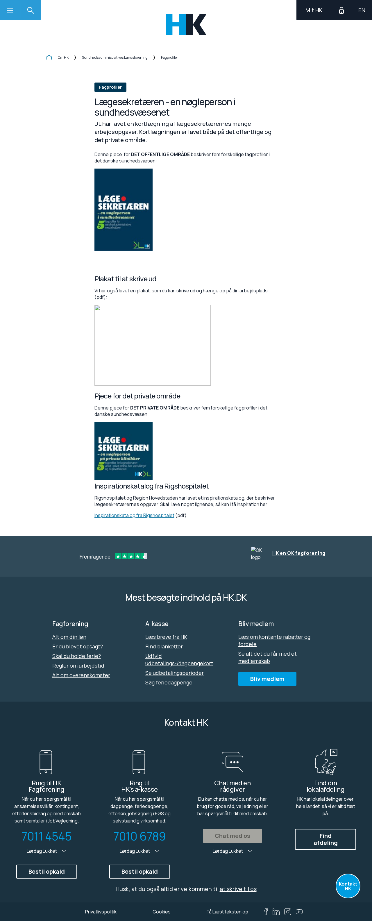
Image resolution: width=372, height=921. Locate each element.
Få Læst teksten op (227, 912)
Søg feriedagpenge (168, 682)
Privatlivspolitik (101, 912)
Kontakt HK (348, 886)
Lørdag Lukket (42, 851)
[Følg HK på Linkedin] (276, 911)
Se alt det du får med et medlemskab (267, 657)
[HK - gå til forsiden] (186, 24)
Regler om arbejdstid (78, 665)
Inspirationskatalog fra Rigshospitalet (134, 515)
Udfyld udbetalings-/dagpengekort (179, 659)
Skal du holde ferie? (76, 655)
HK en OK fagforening (299, 553)
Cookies (162, 912)
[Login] (341, 10)
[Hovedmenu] (10, 10)
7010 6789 (139, 836)
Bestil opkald (46, 871)
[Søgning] (30, 10)
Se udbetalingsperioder (174, 672)
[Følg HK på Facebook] (266, 911)
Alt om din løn (69, 636)
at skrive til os (238, 889)
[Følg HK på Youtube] (299, 911)
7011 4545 (46, 836)
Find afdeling (326, 839)
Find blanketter (164, 646)
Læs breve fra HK (166, 636)
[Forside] (49, 58)
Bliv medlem (267, 679)
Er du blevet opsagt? (77, 646)
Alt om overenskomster (81, 675)
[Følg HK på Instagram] (287, 911)
